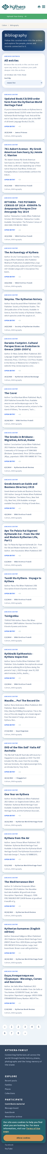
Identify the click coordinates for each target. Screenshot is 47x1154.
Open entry (9, 126)
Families (8, 1085)
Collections (10, 1093)
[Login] (39, 7)
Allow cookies (23, 1138)
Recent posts (11, 1080)
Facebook (9, 1145)
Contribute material (15, 1104)
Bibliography (16, 136)
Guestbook (10, 1112)
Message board (11, 1108)
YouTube (9, 1148)
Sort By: (7, 78)
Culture (4, 25)
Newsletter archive (13, 1116)
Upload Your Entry (15, 16)
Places (8, 1089)
